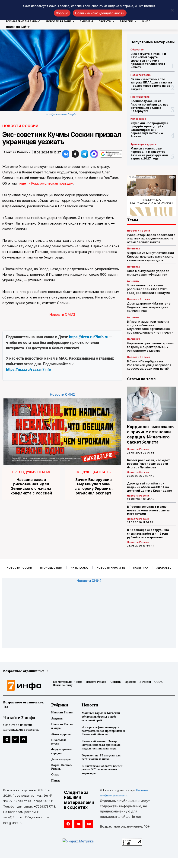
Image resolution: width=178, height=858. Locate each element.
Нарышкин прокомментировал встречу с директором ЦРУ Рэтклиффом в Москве (150, 346)
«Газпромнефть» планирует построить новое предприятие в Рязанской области (103, 730)
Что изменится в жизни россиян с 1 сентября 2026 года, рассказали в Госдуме (148, 288)
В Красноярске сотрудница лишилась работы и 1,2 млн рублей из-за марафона (148, 533)
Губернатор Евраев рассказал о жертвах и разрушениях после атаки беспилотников (151, 238)
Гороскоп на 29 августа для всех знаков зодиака (101, 757)
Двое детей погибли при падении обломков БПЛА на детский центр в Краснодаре (149, 487)
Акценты (133, 281)
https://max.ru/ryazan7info (28, 369)
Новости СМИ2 (62, 314)
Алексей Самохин (16, 152)
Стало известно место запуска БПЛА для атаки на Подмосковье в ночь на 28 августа (151, 84)
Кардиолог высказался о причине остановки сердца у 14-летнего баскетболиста (151, 434)
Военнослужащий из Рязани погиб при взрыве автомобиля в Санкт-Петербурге (149, 106)
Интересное (138, 119)
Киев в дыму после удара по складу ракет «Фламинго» (148, 272)
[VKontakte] (15, 739)
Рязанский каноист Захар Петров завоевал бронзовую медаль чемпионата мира (101, 744)
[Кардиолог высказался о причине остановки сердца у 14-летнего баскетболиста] (151, 404)
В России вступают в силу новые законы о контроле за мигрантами (148, 510)
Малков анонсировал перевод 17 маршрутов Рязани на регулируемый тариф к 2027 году (149, 153)
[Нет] (172, 10)
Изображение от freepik (61, 114)
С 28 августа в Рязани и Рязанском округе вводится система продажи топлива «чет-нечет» (148, 60)
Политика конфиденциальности (99, 13)
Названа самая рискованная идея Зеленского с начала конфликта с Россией (31, 486)
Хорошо (62, 13)
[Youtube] (23, 739)
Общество (137, 49)
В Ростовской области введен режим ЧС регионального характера (102, 769)
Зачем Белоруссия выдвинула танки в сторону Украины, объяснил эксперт (93, 486)
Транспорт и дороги (143, 144)
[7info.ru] (23, 686)
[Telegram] (6, 739)
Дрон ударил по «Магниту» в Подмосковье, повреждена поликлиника (149, 306)
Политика (133, 248)
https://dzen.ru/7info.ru (88, 337)
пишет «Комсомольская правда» (45, 183)
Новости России (20, 126)
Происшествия (139, 97)
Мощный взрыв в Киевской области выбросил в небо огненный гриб (101, 716)
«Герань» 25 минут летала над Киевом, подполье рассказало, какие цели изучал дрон (150, 256)
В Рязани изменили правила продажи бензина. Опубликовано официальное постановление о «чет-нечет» (150, 327)
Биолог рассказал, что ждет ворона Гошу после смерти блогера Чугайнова (148, 463)
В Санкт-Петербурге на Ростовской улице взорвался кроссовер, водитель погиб (149, 364)
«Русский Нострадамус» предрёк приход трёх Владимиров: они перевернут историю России (149, 129)
